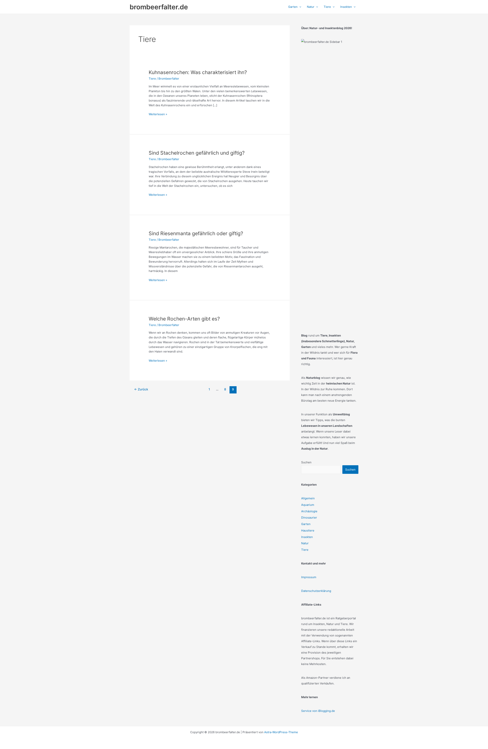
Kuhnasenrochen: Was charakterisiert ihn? (198, 72)
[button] (299, 7)
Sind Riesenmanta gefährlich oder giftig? (196, 233)
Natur (305, 543)
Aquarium (307, 505)
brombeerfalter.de (159, 7)
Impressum (308, 577)
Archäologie (309, 511)
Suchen (306, 462)
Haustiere (307, 530)
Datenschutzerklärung (316, 591)
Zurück (141, 389)
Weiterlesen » (158, 114)
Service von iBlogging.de (318, 711)
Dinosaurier (309, 517)
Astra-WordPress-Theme (281, 732)
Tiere (152, 78)
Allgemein (308, 498)
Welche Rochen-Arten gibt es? (184, 319)
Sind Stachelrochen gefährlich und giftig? (197, 153)
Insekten (307, 537)
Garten (306, 524)
